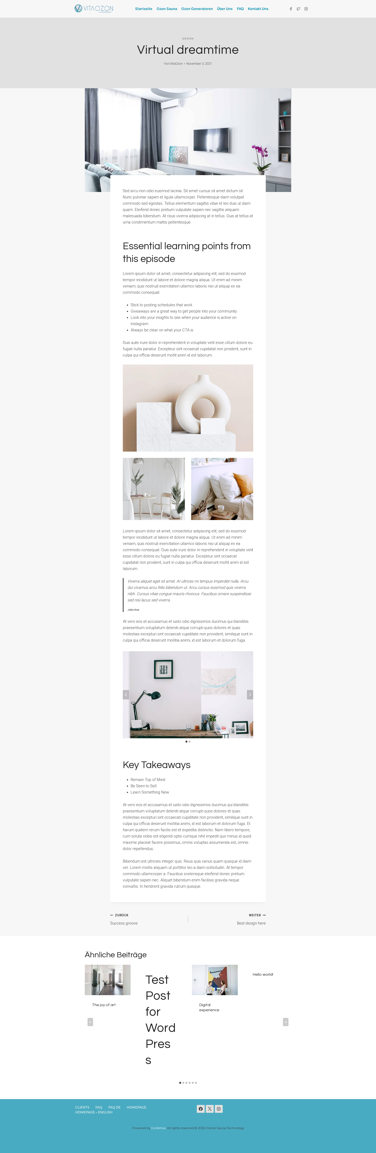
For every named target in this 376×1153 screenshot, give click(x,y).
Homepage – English (93, 1112)
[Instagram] (306, 8)
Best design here (251, 919)
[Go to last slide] (126, 694)
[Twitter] (298, 8)
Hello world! (263, 975)
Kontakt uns (258, 9)
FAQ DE (114, 1107)
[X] (210, 1109)
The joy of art (104, 1005)
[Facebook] (290, 8)
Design (188, 38)
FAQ (240, 9)
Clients (82, 1107)
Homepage (136, 1107)
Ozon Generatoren (197, 9)
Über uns (225, 9)
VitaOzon (176, 63)
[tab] (186, 742)
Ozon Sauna (167, 9)
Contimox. (158, 1128)
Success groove (124, 919)
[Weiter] (285, 1022)
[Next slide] (250, 694)
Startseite (143, 9)
